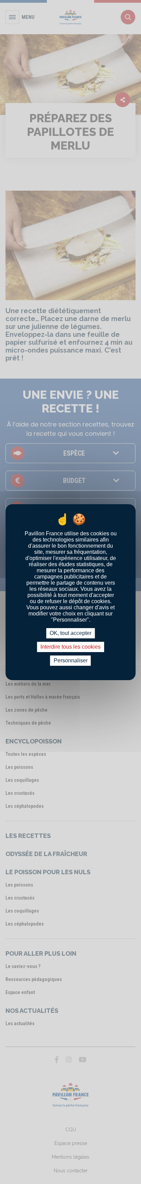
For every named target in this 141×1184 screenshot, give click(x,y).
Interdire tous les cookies (70, 647)
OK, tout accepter (70, 633)
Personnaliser (71, 660)
